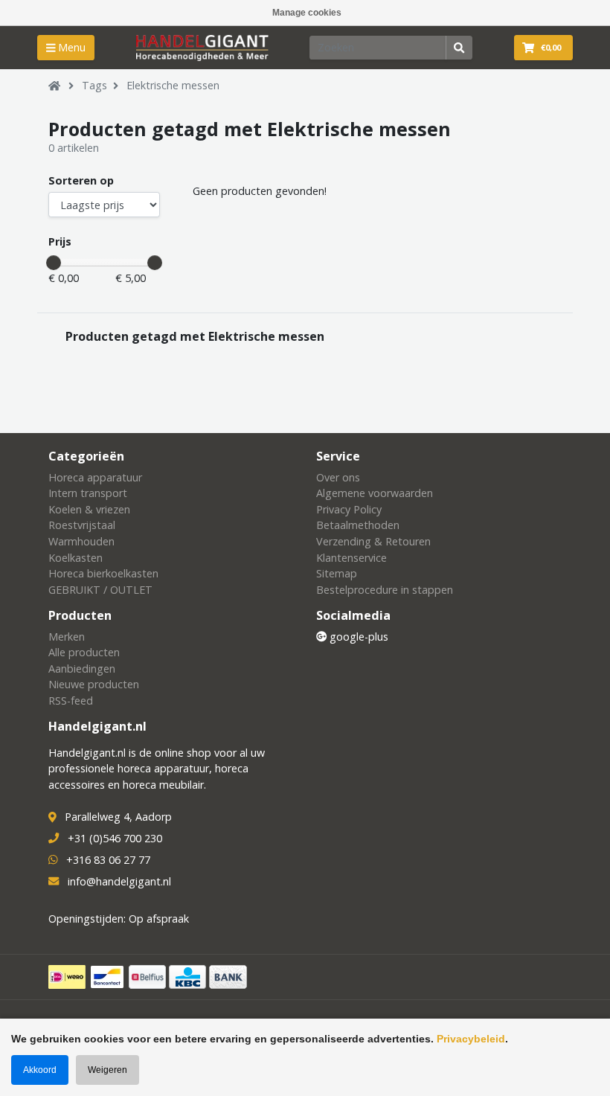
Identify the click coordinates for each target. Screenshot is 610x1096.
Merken (66, 636)
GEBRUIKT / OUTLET (100, 590)
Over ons (338, 477)
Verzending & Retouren (373, 541)
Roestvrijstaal (81, 525)
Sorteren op (81, 180)
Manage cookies (306, 12)
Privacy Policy (349, 509)
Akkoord (40, 1070)
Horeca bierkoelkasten (103, 573)
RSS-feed (70, 700)
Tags (94, 85)
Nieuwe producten (93, 684)
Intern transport (87, 493)
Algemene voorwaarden (374, 493)
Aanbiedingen (81, 668)
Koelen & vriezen (89, 509)
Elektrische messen (172, 85)
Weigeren (107, 1070)
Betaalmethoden (357, 525)
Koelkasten (75, 558)
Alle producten (84, 652)
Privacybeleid (471, 1039)
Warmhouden (81, 541)
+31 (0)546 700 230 (115, 838)
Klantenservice (351, 558)
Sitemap (336, 573)
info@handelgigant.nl (119, 881)
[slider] (53, 262)
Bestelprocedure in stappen (384, 590)
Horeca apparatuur (95, 477)
